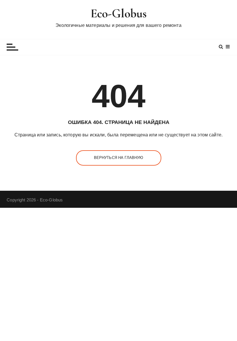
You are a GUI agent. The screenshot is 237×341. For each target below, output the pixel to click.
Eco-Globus (118, 13)
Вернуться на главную (118, 157)
